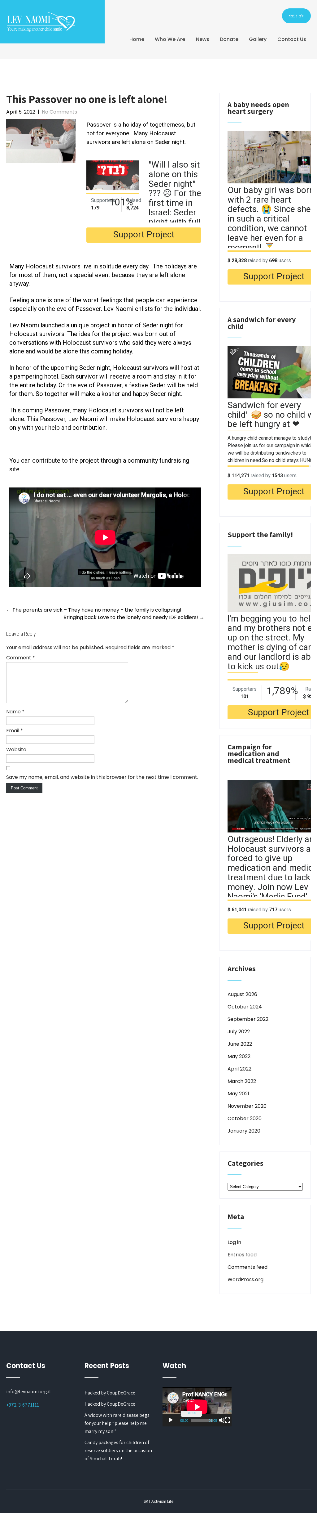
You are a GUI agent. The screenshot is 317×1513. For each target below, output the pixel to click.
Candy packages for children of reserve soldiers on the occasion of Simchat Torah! (118, 1450)
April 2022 (239, 1068)
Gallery (258, 39)
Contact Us (291, 39)
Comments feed (247, 1267)
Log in (234, 1242)
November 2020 (247, 1106)
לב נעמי (296, 16)
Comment (20, 657)
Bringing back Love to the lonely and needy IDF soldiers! (133, 617)
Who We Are (170, 39)
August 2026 (242, 994)
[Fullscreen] (227, 1420)
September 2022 (248, 1019)
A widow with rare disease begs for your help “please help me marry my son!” (117, 1423)
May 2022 (239, 1056)
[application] (197, 1406)
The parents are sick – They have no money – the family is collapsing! (93, 609)
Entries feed (242, 1254)
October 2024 (245, 1006)
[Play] (170, 1420)
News (202, 39)
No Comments (59, 111)
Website (16, 749)
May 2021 (238, 1093)
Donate (229, 39)
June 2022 (240, 1044)
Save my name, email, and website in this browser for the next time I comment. (102, 777)
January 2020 (244, 1130)
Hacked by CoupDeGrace (110, 1393)
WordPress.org (245, 1279)
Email (14, 730)
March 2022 (242, 1081)
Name (15, 711)
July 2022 (239, 1031)
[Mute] (222, 1420)
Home (136, 39)
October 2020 (245, 1118)
